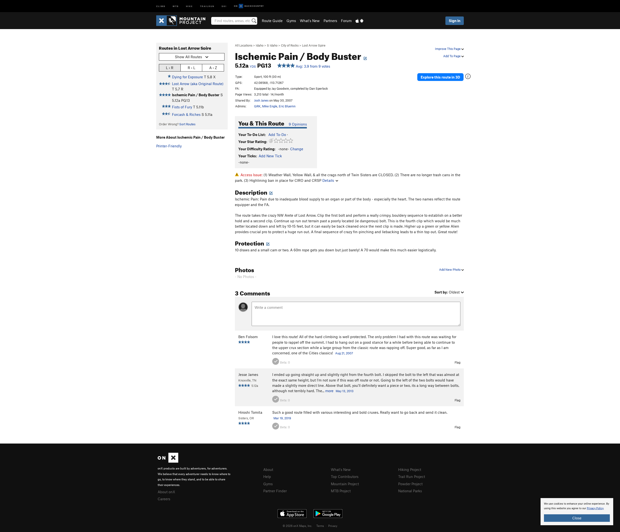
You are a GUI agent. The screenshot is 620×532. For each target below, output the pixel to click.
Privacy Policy (595, 508)
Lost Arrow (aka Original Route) (198, 83)
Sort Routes (187, 124)
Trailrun (207, 6)
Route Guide (272, 20)
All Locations (243, 45)
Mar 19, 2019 (282, 418)
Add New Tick (270, 156)
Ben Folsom (248, 336)
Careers (164, 499)
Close (576, 518)
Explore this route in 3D (440, 77)
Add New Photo (450, 269)
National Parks (410, 491)
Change (296, 149)
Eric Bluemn (287, 106)
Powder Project (410, 484)
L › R (169, 67)
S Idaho (272, 45)
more (329, 391)
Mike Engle (269, 106)
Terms (320, 525)
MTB (176, 6)
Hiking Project (409, 469)
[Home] (183, 20)
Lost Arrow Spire (314, 45)
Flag (457, 362)
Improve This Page (448, 49)
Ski (224, 6)
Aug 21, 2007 (344, 353)
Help (267, 476)
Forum (346, 20)
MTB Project (341, 491)
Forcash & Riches (186, 114)
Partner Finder (275, 491)
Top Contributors (344, 476)
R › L (191, 67)
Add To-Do (277, 134)
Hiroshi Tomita (250, 412)
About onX (166, 492)
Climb (160, 6)
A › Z (213, 67)
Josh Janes (261, 100)
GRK (257, 106)
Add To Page (452, 56)
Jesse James (248, 374)
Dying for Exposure (187, 77)
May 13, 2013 (345, 391)
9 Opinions (298, 124)
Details (328, 180)
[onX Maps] (168, 461)
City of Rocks (290, 45)
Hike (189, 6)
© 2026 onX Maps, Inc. (297, 525)
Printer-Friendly (169, 146)
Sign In (454, 20)
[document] (577, 511)
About (268, 469)
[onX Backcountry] (248, 6)
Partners (330, 20)
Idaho (260, 45)
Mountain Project (345, 484)
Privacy (332, 525)
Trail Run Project (411, 476)
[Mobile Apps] (359, 20)
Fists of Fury (182, 107)
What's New (310, 20)
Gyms (291, 20)
